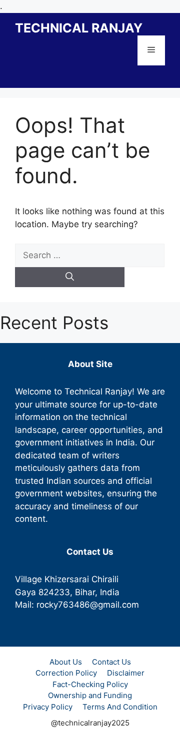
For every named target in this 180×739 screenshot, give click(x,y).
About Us (66, 662)
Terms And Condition (120, 707)
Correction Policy (66, 673)
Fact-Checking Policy (90, 684)
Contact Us (111, 662)
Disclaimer (125, 673)
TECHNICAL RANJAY (78, 27)
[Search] (69, 277)
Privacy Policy (47, 707)
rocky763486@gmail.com (87, 605)
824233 (54, 592)
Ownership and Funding (90, 695)
